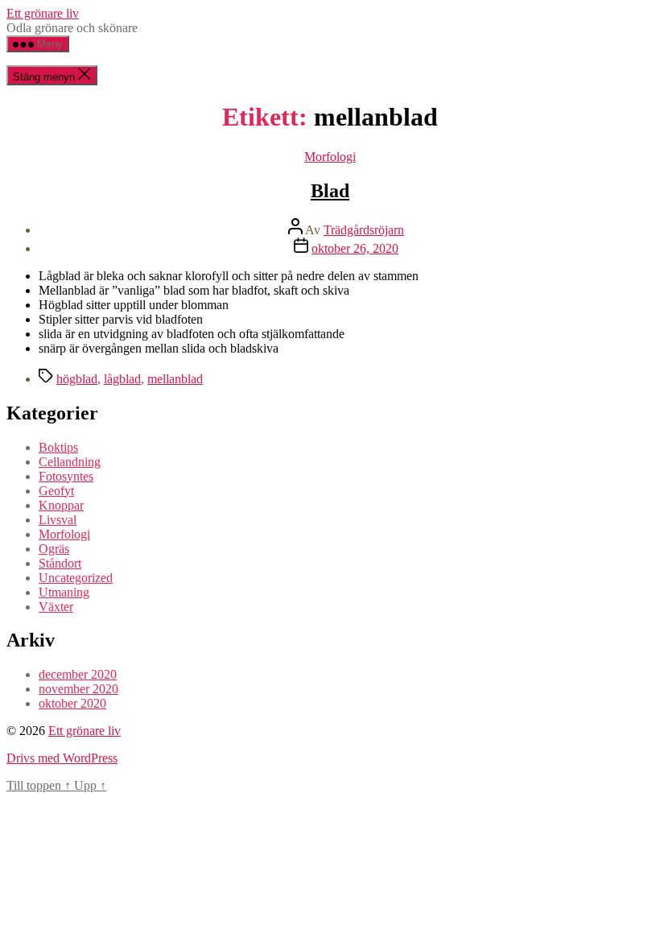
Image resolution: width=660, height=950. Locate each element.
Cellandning (70, 462)
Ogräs (54, 549)
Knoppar (61, 505)
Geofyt (56, 491)
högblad (76, 379)
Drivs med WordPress (62, 758)
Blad (330, 190)
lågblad (122, 379)
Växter (56, 606)
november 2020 (78, 689)
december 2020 (78, 674)
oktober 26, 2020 (354, 248)
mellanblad (175, 379)
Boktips (58, 447)
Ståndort (60, 563)
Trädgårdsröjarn (364, 230)
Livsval (57, 520)
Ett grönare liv (42, 13)
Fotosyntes (66, 476)
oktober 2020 (72, 703)
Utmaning (64, 592)
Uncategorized (76, 577)
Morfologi (330, 156)
